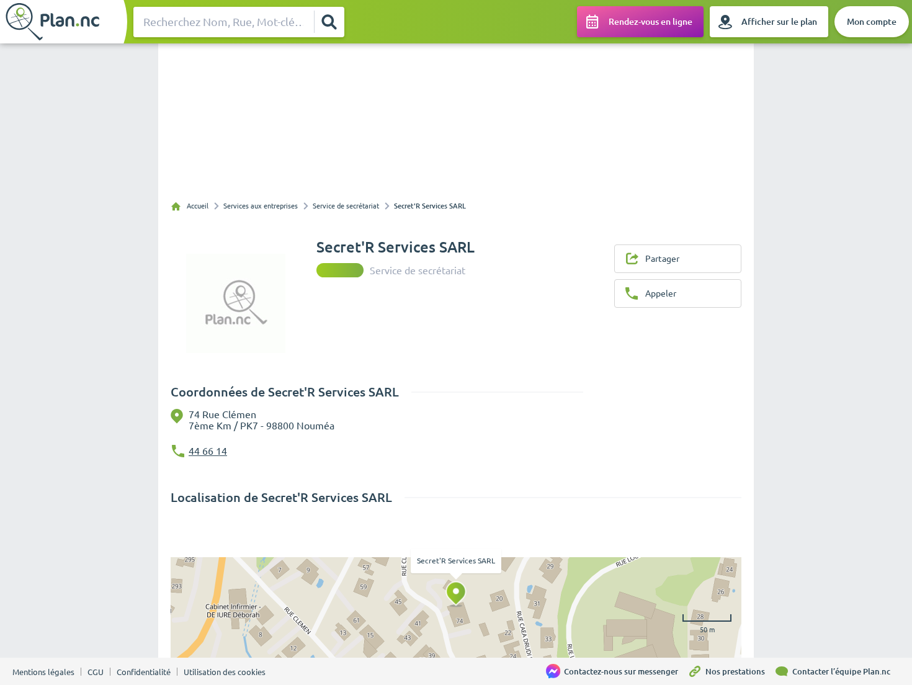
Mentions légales (43, 672)
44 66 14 (208, 451)
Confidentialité (144, 672)
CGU (95, 672)
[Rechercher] (328, 22)
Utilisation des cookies (225, 672)
